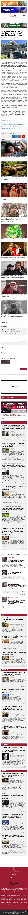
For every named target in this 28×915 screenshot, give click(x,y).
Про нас (14, 867)
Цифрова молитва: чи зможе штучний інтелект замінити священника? (16, 560)
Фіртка (18, 73)
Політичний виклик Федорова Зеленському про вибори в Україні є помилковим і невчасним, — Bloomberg (13, 796)
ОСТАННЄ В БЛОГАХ (14, 554)
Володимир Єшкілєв (13, 597)
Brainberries (14, 181)
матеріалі (13, 107)
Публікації (5, 422)
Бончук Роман (11, 570)
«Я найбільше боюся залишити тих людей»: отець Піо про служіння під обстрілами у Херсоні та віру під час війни (13, 427)
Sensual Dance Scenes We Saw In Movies (13, 257)
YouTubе (5, 114)
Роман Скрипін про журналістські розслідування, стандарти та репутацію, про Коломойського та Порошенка (13, 415)
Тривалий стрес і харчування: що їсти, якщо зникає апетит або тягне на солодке (14, 619)
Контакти (14, 869)
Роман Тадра (11, 557)
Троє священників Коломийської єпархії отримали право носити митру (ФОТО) (14, 727)
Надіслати (23, 369)
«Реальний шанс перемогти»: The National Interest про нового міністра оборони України (13, 775)
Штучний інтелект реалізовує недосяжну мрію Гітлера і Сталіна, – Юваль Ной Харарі (17, 586)
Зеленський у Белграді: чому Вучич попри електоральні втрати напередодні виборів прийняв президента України (13, 817)
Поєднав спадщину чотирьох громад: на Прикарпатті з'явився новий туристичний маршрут (14, 123)
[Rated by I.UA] (14, 878)
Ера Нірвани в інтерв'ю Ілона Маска (15, 573)
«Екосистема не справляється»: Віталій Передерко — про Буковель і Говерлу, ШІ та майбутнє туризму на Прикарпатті (13, 466)
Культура (5, 744)
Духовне (5, 670)
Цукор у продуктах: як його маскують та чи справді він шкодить (14, 636)
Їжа (3, 615)
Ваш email (4, 353)
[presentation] (3, 329)
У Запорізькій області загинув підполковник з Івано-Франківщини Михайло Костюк (12, 316)
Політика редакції (14, 871)
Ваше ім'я (4, 347)
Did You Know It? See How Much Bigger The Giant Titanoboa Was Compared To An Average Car (14, 178)
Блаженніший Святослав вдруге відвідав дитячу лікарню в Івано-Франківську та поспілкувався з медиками (12, 709)
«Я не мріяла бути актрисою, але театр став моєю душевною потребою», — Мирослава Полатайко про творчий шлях (13, 749)
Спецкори (14, 874)
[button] (3, 329)
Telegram (24, 111)
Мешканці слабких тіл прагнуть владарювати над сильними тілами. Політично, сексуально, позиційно (16, 601)
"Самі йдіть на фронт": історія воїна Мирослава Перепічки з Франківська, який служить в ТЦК (12, 219)
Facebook (17, 113)
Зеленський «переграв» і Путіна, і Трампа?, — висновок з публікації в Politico (13, 836)
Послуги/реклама (14, 872)
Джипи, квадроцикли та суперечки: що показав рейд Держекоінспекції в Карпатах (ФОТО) (13, 445)
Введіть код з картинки (8, 358)
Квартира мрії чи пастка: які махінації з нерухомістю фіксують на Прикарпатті (14, 488)
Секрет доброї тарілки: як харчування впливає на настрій (14, 653)
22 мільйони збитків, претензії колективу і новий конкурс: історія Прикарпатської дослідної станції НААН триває (13, 509)
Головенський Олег (13, 583)
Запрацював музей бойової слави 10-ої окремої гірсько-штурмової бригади (14, 127)
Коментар (4, 327)
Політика (5, 771)
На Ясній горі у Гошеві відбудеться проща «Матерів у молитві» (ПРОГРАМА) (13, 691)
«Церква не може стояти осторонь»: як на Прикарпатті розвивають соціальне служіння (13, 674)
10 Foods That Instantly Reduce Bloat (12, 238)
